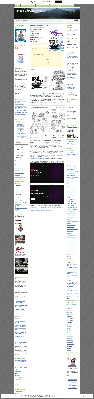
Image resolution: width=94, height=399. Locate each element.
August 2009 (69, 324)
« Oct (16, 160)
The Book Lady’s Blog (71, 250)
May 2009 (69, 330)
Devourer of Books (70, 211)
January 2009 (69, 338)
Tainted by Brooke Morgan (20, 110)
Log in (16, 373)
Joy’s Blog (69, 223)
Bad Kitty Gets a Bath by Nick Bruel (39, 25)
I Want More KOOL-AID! (28, 6)
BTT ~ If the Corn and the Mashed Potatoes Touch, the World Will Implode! (72, 283)
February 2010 (70, 314)
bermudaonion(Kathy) (21, 126)
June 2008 (69, 350)
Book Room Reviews (71, 199)
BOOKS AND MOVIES (71, 203)
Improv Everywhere (71, 175)
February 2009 (70, 336)
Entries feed (17, 375)
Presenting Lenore (70, 241)
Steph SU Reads (70, 246)
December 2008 (70, 340)
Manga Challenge (70, 83)
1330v (68, 186)
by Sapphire (20, 313)
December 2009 (70, 318)
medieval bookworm (71, 235)
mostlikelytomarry (20, 122)
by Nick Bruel (37, 95)
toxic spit (38, 210)
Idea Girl (68, 219)
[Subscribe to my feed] (16, 48)
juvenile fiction (54, 208)
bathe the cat (49, 207)
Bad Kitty (44, 207)
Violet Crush (69, 258)
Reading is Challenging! (66, 6)
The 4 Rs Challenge (71, 248)
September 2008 (70, 344)
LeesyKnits (69, 233)
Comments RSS (26, 20)
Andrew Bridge (70, 150)
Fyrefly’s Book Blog (71, 217)
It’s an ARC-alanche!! (42, 6)
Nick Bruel (59, 208)
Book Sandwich (70, 201)
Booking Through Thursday (72, 171)
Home (17, 6)
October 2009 (69, 322)
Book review (54, 207)
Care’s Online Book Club (72, 207)
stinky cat (35, 210)
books (70, 385)
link (18, 130)
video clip (42, 210)
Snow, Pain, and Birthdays (20, 114)
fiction (40, 208)
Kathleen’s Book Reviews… (72, 229)
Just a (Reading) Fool (71, 225)
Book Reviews (36, 207)
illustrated (49, 208)
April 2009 (69, 332)
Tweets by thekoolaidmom (72, 144)
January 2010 (69, 316)
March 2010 (69, 312)
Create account (18, 371)
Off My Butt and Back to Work (21, 112)
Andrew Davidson (70, 152)
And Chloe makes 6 (71, 190)
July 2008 (69, 348)
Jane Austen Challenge (71, 73)
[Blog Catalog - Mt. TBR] (21, 204)
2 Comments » (50, 210)
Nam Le (68, 159)
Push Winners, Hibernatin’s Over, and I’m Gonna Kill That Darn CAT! (21, 107)
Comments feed (18, 377)
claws (31, 208)
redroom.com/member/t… (72, 304)
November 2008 (70, 342)
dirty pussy (34, 208)
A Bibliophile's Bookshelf (72, 188)
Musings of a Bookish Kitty (72, 239)
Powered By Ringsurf (19, 232)
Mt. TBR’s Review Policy (21, 168)
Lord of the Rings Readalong (72, 92)
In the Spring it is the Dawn (72, 221)
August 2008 (69, 346)
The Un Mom (69, 256)
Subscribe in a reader (22, 48)
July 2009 (69, 326)
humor (75, 385)
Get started (58, 1)
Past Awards (54, 6)
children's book (60, 207)
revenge (31, 210)
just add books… (70, 227)
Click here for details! (71, 34)
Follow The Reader (71, 215)
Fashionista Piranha (71, 213)
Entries (19, 20)
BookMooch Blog (70, 173)
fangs (38, 208)
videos (72, 385)
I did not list (17, 342)
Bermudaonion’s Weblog (72, 192)
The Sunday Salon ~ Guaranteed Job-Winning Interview (72, 272)
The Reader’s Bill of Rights (21, 170)
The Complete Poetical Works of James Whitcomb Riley (21, 327)
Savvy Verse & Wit (70, 244)
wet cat (45, 210)
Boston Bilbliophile (70, 205)
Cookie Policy (52, 396)
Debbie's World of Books (72, 209)
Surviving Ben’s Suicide (71, 161)
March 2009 (69, 334)
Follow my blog (72, 387)
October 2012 (69, 310)
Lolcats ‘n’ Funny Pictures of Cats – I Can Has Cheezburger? (72, 178)
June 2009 (69, 328)
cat (57, 207)
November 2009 (70, 320)
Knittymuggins (70, 231)
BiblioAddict (69, 193)
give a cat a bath (44, 208)
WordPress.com (18, 379)
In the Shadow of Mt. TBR (29, 11)
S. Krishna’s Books (70, 243)
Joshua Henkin (70, 157)
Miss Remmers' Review (71, 237)
